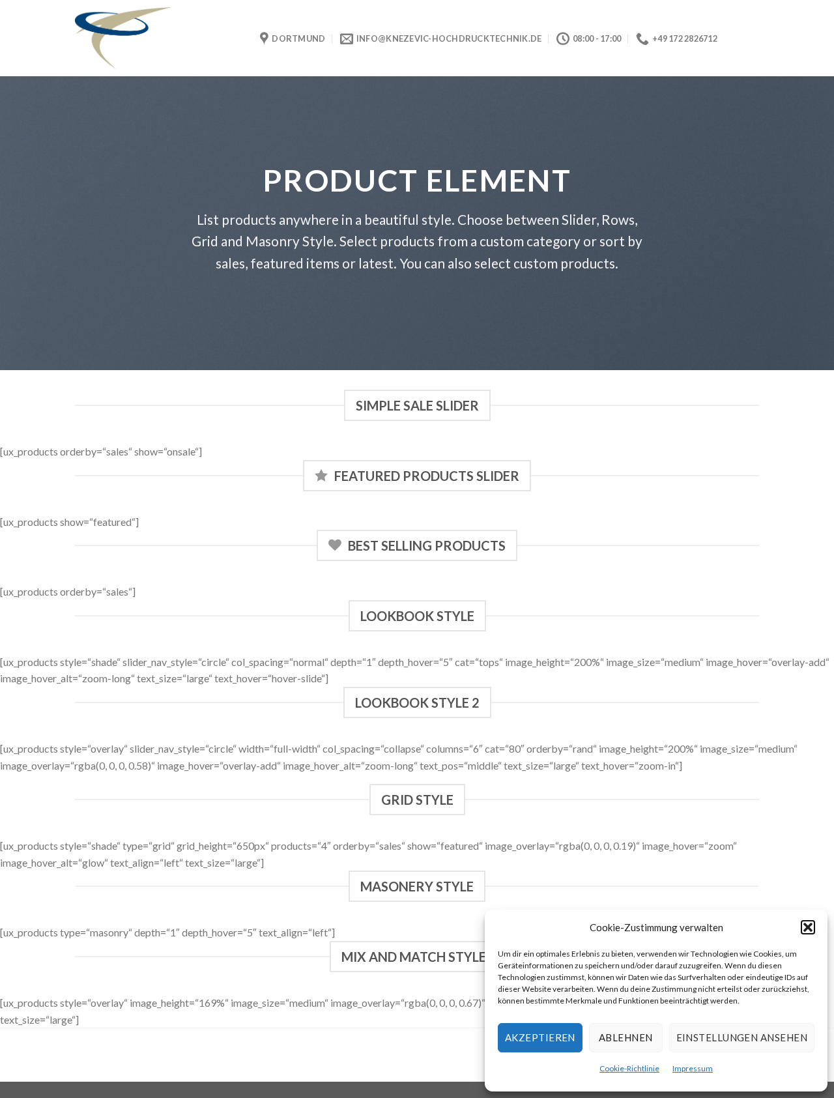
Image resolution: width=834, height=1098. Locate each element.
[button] (807, 927)
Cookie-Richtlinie (629, 1068)
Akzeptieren (540, 1037)
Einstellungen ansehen (741, 1037)
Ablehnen (626, 1037)
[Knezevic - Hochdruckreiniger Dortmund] (157, 38)
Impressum (692, 1068)
